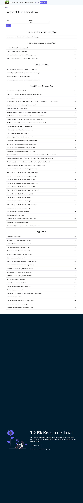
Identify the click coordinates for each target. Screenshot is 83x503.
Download (36, 2)
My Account (43, 2)
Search (7, 20)
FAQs (31, 2)
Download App (35, 445)
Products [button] (16, 2)
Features (27, 2)
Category (31, 20)
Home (11, 2)
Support (22, 2)
